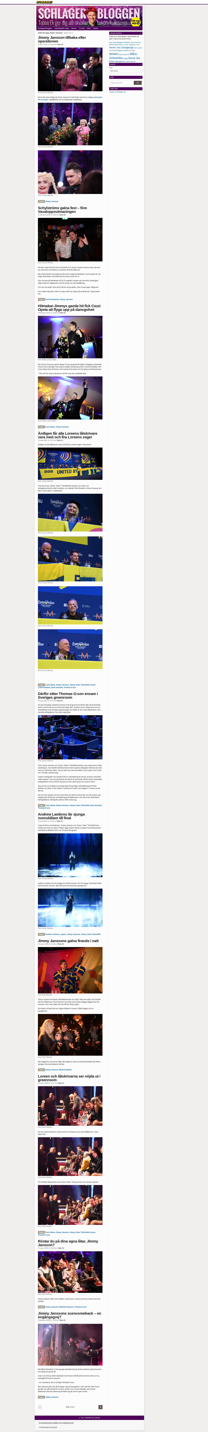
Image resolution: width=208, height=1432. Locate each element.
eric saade (129, 45)
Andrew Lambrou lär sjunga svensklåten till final (61, 816)
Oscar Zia (134, 58)
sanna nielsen (131, 61)
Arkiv (111, 68)
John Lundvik (138, 48)
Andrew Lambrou (52, 934)
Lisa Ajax (132, 50)
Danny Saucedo (115, 45)
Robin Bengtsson (117, 61)
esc (135, 45)
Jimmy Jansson (51, 201)
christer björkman (136, 42)
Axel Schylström (52, 299)
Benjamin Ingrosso (123, 42)
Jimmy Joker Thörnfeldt (79, 685)
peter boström (57, 687)
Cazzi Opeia (50, 427)
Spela (95, 28)
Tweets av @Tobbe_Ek (117, 92)
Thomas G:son (70, 687)
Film (89, 28)
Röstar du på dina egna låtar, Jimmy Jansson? (68, 1243)
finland (138, 44)
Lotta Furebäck (44, 687)
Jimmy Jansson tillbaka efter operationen (62, 39)
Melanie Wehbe (65, 1070)
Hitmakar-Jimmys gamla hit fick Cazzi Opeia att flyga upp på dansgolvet (69, 308)
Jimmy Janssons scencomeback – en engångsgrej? (69, 1315)
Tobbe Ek (60, 44)
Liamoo (126, 50)
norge (125, 58)
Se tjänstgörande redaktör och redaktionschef (56, 1423)
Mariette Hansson (66, 1307)
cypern (63, 934)
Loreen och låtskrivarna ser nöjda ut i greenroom (69, 1078)
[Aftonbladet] (44, 2)
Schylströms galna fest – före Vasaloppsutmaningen (62, 210)
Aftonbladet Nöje (61, 28)
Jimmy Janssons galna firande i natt (68, 941)
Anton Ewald (113, 42)
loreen (92, 685)
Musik (73, 28)
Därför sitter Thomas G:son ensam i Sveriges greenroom (68, 695)
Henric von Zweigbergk (121, 47)
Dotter (123, 44)
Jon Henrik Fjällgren (116, 50)
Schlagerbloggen (44, 28)
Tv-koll (81, 28)
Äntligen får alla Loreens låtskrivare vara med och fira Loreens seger (67, 435)
